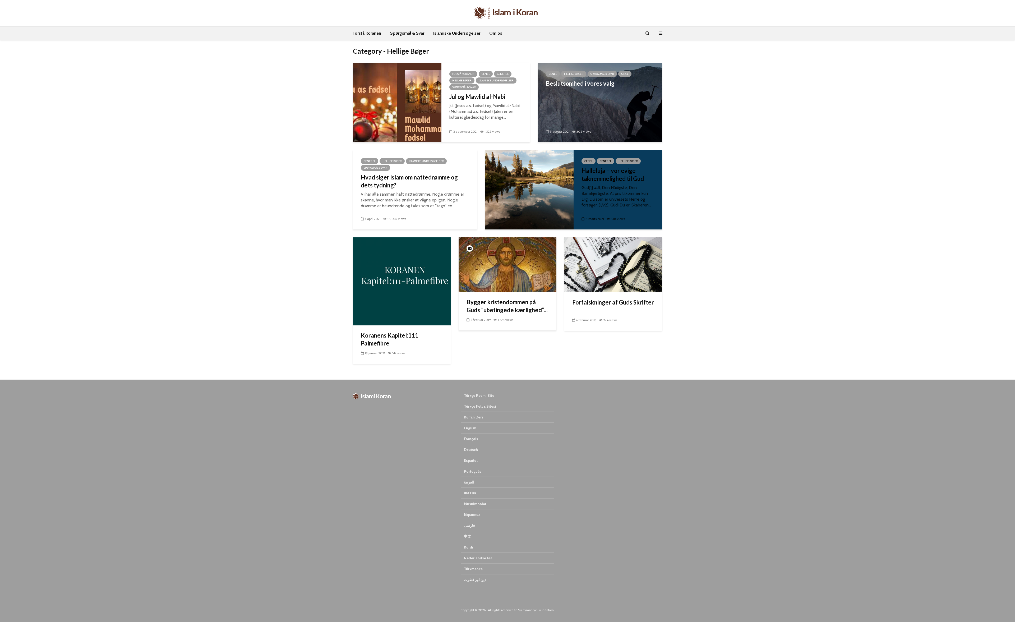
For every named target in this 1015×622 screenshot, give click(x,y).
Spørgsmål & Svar (407, 33)
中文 (467, 536)
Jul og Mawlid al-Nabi (477, 96)
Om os (495, 33)
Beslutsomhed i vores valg (580, 83)
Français (471, 438)
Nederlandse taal (478, 558)
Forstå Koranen (367, 33)
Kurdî (468, 547)
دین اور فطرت (475, 579)
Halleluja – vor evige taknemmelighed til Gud (613, 174)
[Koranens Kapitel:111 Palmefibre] (402, 280)
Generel (503, 74)
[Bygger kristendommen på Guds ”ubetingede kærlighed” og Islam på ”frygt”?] (507, 264)
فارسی (469, 525)
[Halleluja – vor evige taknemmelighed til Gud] (529, 189)
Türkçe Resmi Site (479, 395)
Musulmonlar (475, 503)
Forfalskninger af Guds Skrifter (613, 302)
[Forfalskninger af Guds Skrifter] (613, 264)
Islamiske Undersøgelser (456, 33)
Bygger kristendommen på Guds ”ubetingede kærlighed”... (507, 306)
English (470, 428)
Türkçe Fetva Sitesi (480, 406)
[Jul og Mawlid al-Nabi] (397, 102)
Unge (625, 74)
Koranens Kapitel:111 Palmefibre (389, 339)
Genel (486, 74)
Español (471, 460)
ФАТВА (470, 493)
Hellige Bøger (462, 80)
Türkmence (473, 568)
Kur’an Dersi (474, 417)
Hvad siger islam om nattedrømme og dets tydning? (409, 181)
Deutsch (471, 449)
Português (472, 471)
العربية (469, 482)
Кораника (472, 514)
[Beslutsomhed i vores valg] (600, 102)
